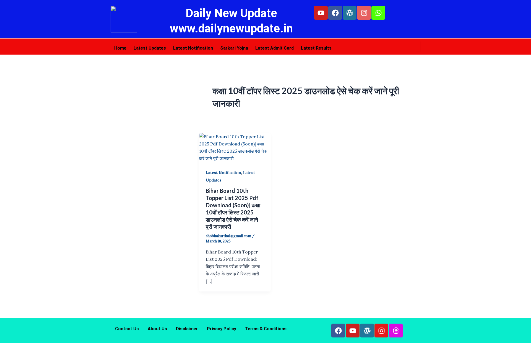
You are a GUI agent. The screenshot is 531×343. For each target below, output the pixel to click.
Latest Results (316, 48)
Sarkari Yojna (234, 48)
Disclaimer (187, 328)
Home (120, 48)
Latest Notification (193, 48)
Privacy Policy (221, 328)
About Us (157, 328)
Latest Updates (150, 48)
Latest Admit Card (274, 48)
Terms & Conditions (266, 328)
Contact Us (127, 328)
